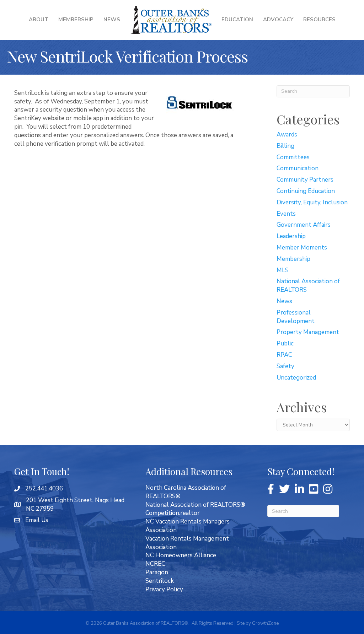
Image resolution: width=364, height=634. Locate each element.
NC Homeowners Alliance (180, 555)
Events (286, 214)
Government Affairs (304, 225)
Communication (297, 168)
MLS (283, 270)
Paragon (156, 572)
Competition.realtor (172, 513)
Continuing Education (306, 191)
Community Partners (305, 180)
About (38, 19)
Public (285, 343)
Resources (319, 19)
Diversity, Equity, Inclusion (312, 202)
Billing (285, 146)
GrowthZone (265, 623)
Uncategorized (296, 378)
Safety (285, 366)
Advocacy (278, 19)
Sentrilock (159, 581)
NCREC (155, 564)
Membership (75, 19)
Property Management (308, 332)
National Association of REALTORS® (195, 505)
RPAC (284, 355)
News (111, 19)
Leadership (291, 236)
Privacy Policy (164, 589)
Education (237, 19)
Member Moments (302, 247)
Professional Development (296, 316)
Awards (287, 134)
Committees (293, 157)
